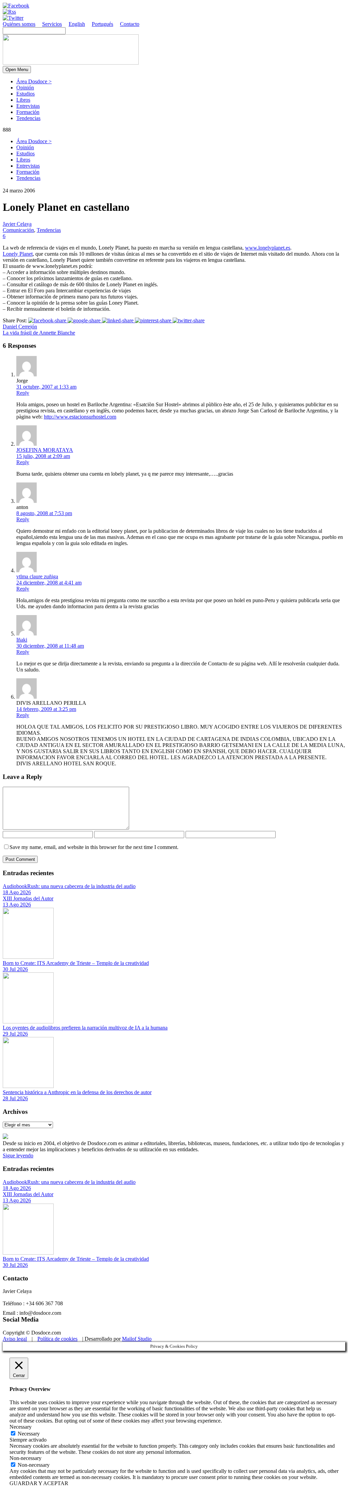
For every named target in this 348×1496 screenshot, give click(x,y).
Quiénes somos (19, 24)
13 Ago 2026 (17, 904)
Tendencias (28, 118)
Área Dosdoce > (34, 81)
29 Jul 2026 (15, 1034)
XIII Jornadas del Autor (28, 898)
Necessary (29, 1433)
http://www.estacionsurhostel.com (80, 417)
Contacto (129, 24)
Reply (22, 393)
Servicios (52, 24)
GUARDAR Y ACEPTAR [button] (39, 1483)
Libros (23, 100)
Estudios (25, 94)
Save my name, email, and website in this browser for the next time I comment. (94, 847)
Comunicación (18, 230)
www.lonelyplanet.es (267, 248)
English (77, 24)
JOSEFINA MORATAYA (44, 450)
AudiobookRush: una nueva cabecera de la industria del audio (69, 886)
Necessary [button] (21, 1427)
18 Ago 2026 (17, 892)
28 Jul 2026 (15, 1098)
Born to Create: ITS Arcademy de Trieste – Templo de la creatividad (76, 963)
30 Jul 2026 (15, 969)
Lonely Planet (18, 254)
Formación (27, 112)
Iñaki (21, 640)
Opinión (25, 87)
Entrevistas (28, 106)
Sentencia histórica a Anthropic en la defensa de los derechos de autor (77, 1092)
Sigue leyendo (18, 1155)
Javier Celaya (17, 224)
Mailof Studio (137, 1339)
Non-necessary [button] (25, 1458)
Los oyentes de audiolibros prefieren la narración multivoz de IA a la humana (85, 1028)
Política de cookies (57, 1339)
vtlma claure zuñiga (37, 576)
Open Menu (16, 69)
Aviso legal (15, 1339)
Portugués (102, 24)
